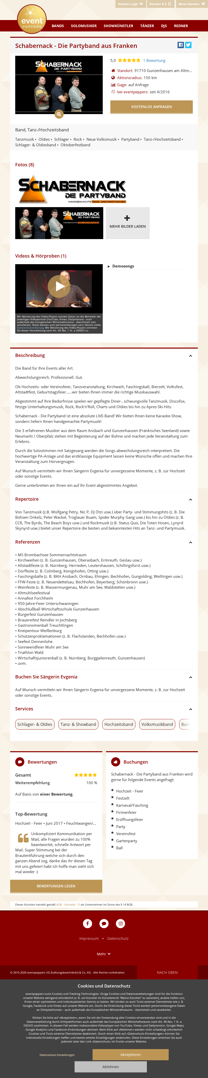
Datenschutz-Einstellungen (57, 1055)
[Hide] (192, 761)
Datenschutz (118, 938)
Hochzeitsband (119, 724)
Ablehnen (110, 1066)
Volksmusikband (157, 724)
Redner (181, 25)
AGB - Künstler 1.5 (68, 904)
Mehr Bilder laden (128, 226)
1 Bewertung (154, 60)
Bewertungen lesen (56, 886)
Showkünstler (118, 25)
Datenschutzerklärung (30, 327)
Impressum (89, 938)
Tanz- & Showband (78, 724)
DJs (164, 25)
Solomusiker (84, 25)
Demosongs (123, 265)
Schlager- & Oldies (35, 724)
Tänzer (147, 25)
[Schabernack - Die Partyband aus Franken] (71, 189)
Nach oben (167, 972)
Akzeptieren (130, 1054)
